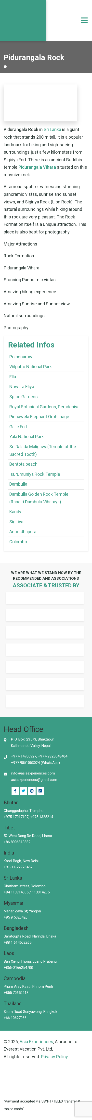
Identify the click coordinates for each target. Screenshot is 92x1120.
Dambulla (18, 484)
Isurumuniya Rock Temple (34, 474)
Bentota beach (23, 464)
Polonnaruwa (22, 356)
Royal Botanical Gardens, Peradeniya (44, 406)
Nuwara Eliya (21, 386)
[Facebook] (15, 791)
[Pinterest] (40, 791)
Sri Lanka (52, 129)
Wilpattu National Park (30, 366)
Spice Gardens (23, 396)
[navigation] (84, 20)
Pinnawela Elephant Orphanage (39, 416)
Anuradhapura (22, 531)
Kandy (15, 511)
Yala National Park (26, 436)
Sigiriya (16, 521)
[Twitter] (23, 791)
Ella (12, 376)
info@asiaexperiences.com (33, 773)
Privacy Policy (54, 1056)
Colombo (18, 541)
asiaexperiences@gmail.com (34, 779)
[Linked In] (32, 791)
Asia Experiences (36, 1041)
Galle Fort (18, 426)
